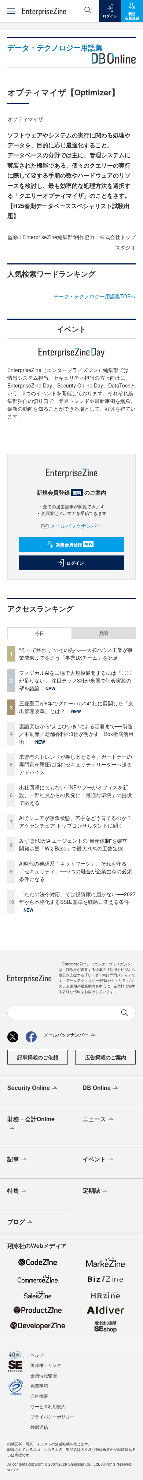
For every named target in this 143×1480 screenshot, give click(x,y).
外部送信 (39, 1427)
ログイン (75, 563)
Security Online (28, 1087)
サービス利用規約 (48, 1406)
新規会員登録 (74, 544)
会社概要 (39, 1396)
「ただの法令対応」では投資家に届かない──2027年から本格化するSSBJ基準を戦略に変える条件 (77, 897)
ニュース (94, 1119)
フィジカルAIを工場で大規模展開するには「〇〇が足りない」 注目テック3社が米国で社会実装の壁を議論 (75, 680)
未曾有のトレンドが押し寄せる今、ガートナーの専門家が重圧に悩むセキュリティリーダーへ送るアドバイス (75, 764)
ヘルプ (37, 1354)
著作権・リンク (45, 1365)
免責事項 (39, 1385)
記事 (13, 1159)
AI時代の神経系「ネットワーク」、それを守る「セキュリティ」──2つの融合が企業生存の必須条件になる (75, 871)
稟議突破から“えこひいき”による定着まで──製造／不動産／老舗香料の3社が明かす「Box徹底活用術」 (76, 733)
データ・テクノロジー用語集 (55, 47)
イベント (94, 1159)
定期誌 (91, 1190)
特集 (13, 1190)
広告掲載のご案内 (105, 1057)
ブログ (16, 1221)
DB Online (96, 1087)
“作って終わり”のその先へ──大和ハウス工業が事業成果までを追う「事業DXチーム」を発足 (76, 653)
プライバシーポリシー (52, 1416)
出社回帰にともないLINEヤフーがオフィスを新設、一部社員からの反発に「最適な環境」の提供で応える (75, 794)
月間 (103, 633)
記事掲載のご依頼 (37, 1057)
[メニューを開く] (11, 11)
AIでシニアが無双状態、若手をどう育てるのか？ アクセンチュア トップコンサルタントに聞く (75, 821)
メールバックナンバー (76, 525)
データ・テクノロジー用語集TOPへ (95, 296)
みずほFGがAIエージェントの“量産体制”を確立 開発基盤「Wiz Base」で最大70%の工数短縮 (75, 844)
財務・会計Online (31, 1119)
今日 (39, 633)
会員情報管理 (43, 1375)
